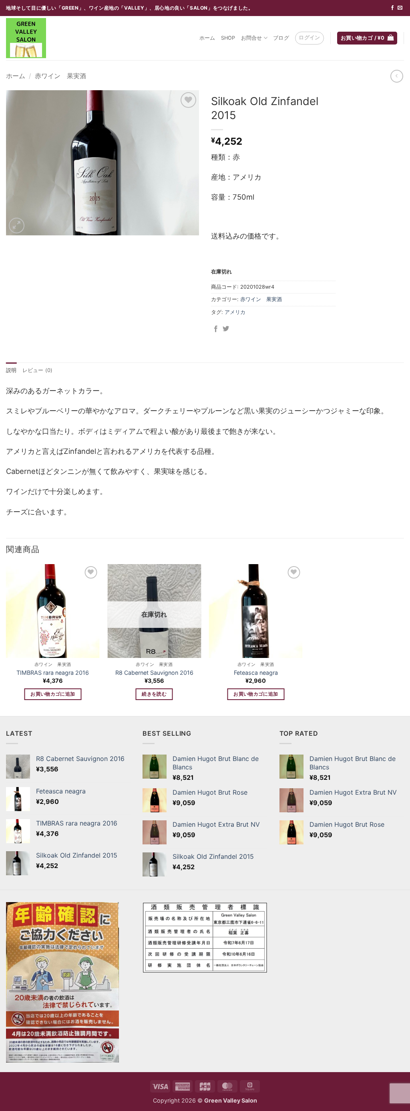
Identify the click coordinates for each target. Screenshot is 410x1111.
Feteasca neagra (256, 672)
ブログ (281, 38)
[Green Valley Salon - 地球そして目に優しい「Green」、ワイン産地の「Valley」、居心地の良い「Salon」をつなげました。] (46, 38)
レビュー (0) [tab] (37, 370)
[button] (309, 38)
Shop (228, 38)
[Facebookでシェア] (216, 329)
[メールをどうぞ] (400, 8)
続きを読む (154, 694)
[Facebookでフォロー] (392, 8)
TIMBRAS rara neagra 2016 (52, 672)
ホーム (207, 38)
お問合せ (251, 38)
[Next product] (396, 76)
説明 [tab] (11, 370)
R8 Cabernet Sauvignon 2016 (154, 672)
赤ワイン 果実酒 (60, 76)
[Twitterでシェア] (226, 329)
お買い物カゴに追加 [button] (52, 694)
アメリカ (235, 312)
